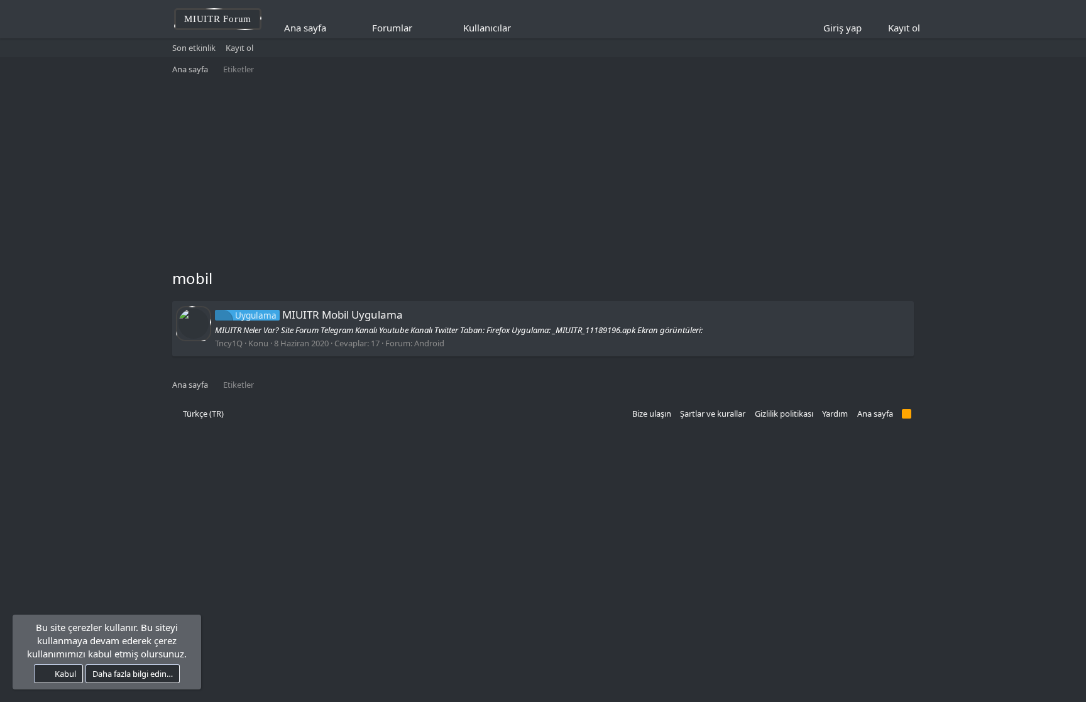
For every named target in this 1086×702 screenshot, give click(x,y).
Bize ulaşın (651, 413)
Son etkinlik (194, 47)
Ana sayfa (305, 27)
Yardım (835, 413)
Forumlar (392, 27)
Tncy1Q (229, 343)
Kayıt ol (239, 47)
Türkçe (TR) (202, 413)
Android (429, 343)
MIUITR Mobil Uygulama (319, 314)
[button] (421, 28)
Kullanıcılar (487, 27)
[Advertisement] (543, 173)
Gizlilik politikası (784, 413)
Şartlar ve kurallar (712, 413)
